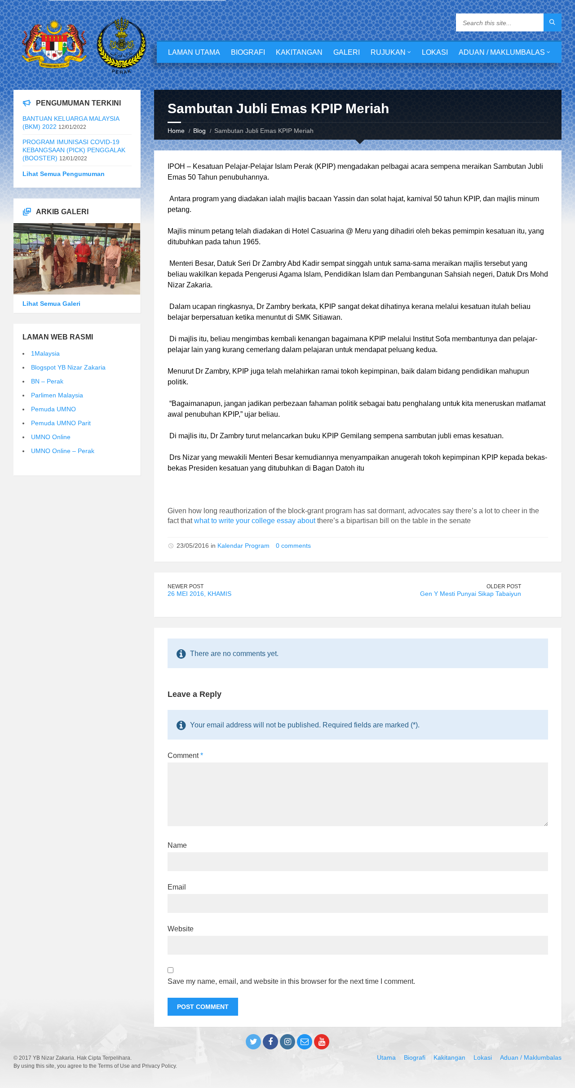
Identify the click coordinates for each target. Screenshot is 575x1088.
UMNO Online (51, 436)
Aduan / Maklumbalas (502, 52)
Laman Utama (194, 52)
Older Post (504, 586)
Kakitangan (299, 52)
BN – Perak (47, 381)
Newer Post (185, 586)
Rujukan (388, 52)
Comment (185, 755)
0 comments (293, 545)
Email (177, 887)
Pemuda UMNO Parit (61, 423)
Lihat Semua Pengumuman (63, 173)
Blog (199, 130)
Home (176, 130)
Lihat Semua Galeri (51, 303)
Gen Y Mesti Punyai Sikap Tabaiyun (470, 593)
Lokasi (435, 52)
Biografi (248, 52)
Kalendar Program (243, 545)
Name (177, 845)
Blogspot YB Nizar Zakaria (68, 367)
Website (181, 929)
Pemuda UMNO (53, 409)
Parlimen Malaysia (57, 395)
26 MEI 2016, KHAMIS (199, 593)
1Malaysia (45, 353)
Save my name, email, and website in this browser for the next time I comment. (291, 981)
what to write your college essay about (254, 520)
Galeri (346, 52)
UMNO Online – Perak (62, 450)
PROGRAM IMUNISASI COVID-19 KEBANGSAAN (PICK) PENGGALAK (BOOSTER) (73, 150)
